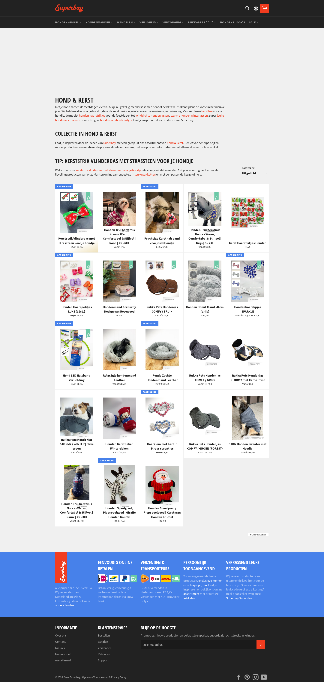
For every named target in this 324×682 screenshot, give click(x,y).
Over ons (61, 635)
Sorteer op (248, 168)
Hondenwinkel (67, 22)
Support (103, 660)
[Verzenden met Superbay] (160, 582)
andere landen (64, 605)
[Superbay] (69, 8)
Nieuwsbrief (63, 654)
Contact (60, 642)
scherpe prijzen (197, 585)
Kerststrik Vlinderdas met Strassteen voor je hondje (108, 170)
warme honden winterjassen (189, 115)
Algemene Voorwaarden (95, 677)
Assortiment (63, 660)
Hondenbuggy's (232, 22)
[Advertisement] (162, 56)
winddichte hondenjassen (152, 115)
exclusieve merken (210, 581)
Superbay (109, 143)
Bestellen (104, 635)
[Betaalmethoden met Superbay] (117, 582)
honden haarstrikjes (92, 115)
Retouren (104, 654)
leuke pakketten (145, 174)
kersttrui (207, 111)
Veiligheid (148, 22)
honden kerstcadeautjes (116, 120)
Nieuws (60, 648)
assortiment (191, 594)
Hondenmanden (98, 22)
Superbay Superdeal (239, 598)
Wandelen (125, 22)
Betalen (103, 642)
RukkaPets (200, 22)
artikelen (189, 598)
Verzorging (172, 22)
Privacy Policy (119, 677)
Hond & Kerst (258, 534)
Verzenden (105, 648)
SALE (253, 22)
